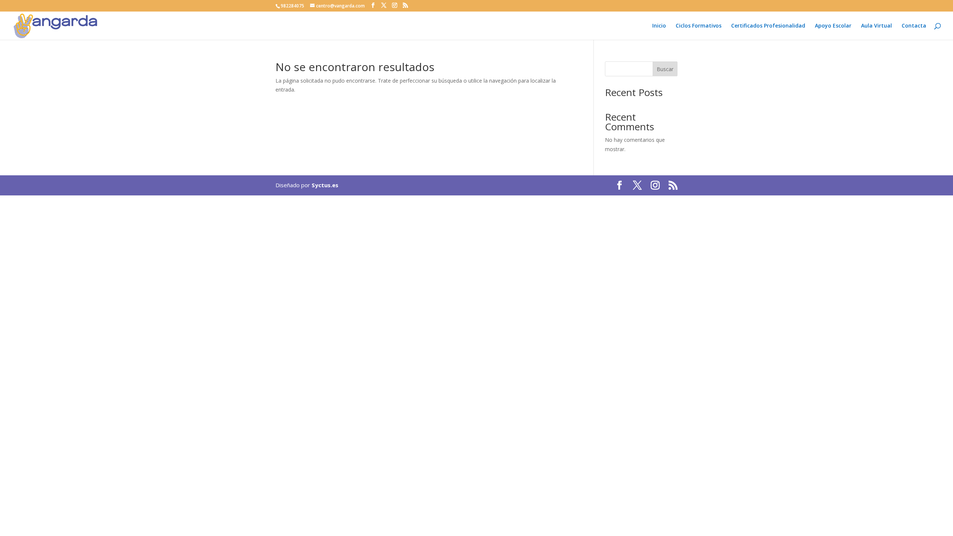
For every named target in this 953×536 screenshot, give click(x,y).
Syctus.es (325, 185)
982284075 (292, 6)
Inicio (659, 26)
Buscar (665, 69)
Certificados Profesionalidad (768, 26)
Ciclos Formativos (698, 26)
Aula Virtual (876, 26)
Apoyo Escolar (833, 26)
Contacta (914, 26)
